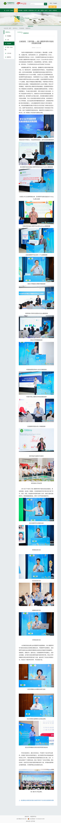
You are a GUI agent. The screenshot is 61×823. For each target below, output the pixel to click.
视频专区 (9, 57)
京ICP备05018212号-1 (22, 819)
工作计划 (9, 53)
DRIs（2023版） (9, 48)
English (55, 3)
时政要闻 (9, 36)
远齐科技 (33, 821)
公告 (8, 39)
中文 (51, 3)
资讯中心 (8, 32)
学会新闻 (9, 43)
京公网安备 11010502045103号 (36, 819)
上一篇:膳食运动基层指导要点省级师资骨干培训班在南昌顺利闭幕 (36, 800)
